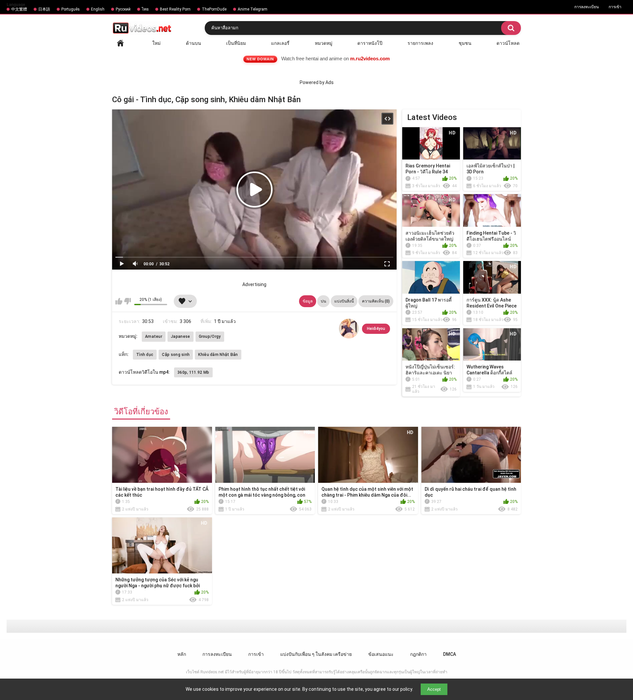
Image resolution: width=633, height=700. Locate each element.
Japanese (180, 336)
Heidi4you (376, 328)
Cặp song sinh (176, 354)
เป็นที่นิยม (236, 43)
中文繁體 (19, 9)
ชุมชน (465, 43)
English (98, 9)
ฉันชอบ (118, 301)
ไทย (145, 9)
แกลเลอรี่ (280, 43)
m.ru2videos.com (370, 58)
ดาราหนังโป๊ (369, 43)
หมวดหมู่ (323, 43)
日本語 (44, 9)
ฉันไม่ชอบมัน (127, 301)
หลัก (120, 43)
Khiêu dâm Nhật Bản (218, 354)
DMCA (449, 654)
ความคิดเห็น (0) (376, 301)
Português (70, 9)
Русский (123, 9)
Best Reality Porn (175, 9)
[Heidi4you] (349, 328)
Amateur (153, 336)
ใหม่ (156, 43)
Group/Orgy (210, 336)
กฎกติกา (418, 654)
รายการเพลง (420, 43)
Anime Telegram (252, 9)
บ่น (323, 301)
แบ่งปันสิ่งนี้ (344, 301)
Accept (434, 689)
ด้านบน (193, 43)
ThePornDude (214, 9)
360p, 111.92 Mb (193, 372)
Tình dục (144, 354)
